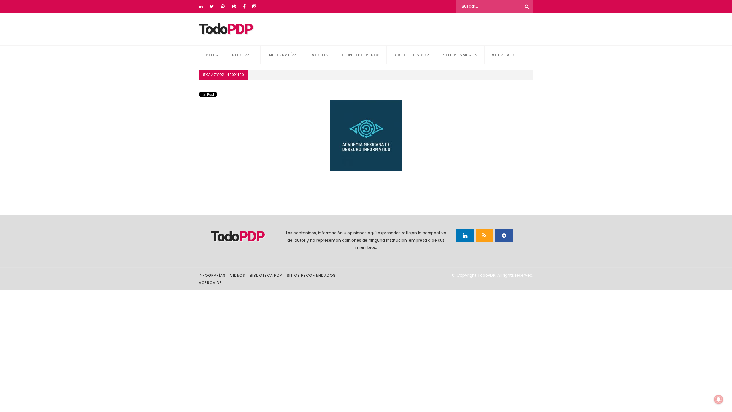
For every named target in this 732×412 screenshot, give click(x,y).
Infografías (283, 55)
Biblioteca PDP (411, 55)
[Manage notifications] (718, 399)
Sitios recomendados (311, 275)
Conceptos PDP (360, 55)
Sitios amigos (460, 55)
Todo (226, 29)
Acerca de (504, 55)
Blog (212, 55)
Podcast (243, 55)
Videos (320, 55)
